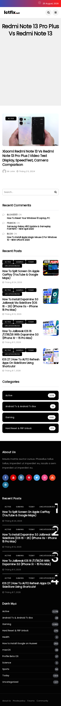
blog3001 (12, 214)
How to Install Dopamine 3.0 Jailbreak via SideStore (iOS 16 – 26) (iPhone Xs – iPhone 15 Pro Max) (20, 304)
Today (31, 262)
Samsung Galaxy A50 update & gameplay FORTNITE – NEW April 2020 (29, 228)
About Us (6, 700)
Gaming (19, 262)
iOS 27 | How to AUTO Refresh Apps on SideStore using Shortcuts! (20, 363)
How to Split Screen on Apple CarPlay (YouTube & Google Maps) (20, 274)
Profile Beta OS (10, 656)
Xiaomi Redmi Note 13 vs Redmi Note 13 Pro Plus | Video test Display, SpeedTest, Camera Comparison (28, 158)
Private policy (19, 700)
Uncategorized (12, 266)
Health (5, 637)
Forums (31, 700)
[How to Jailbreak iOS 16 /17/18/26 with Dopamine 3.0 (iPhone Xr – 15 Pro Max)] (51, 328)
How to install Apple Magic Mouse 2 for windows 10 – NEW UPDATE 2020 (32, 238)
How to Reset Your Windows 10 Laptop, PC (28, 218)
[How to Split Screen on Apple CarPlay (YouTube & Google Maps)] (51, 268)
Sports (5, 669)
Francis (11, 222)
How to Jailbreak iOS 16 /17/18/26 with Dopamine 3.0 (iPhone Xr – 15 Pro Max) (20, 334)
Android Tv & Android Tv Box (17, 617)
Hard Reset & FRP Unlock (15, 630)
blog (10, 233)
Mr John (11, 171)
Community (42, 700)
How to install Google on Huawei (19, 643)
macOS (6, 650)
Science (6, 662)
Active (11, 118)
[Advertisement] (30, 73)
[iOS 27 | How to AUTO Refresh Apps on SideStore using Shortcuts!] (51, 356)
